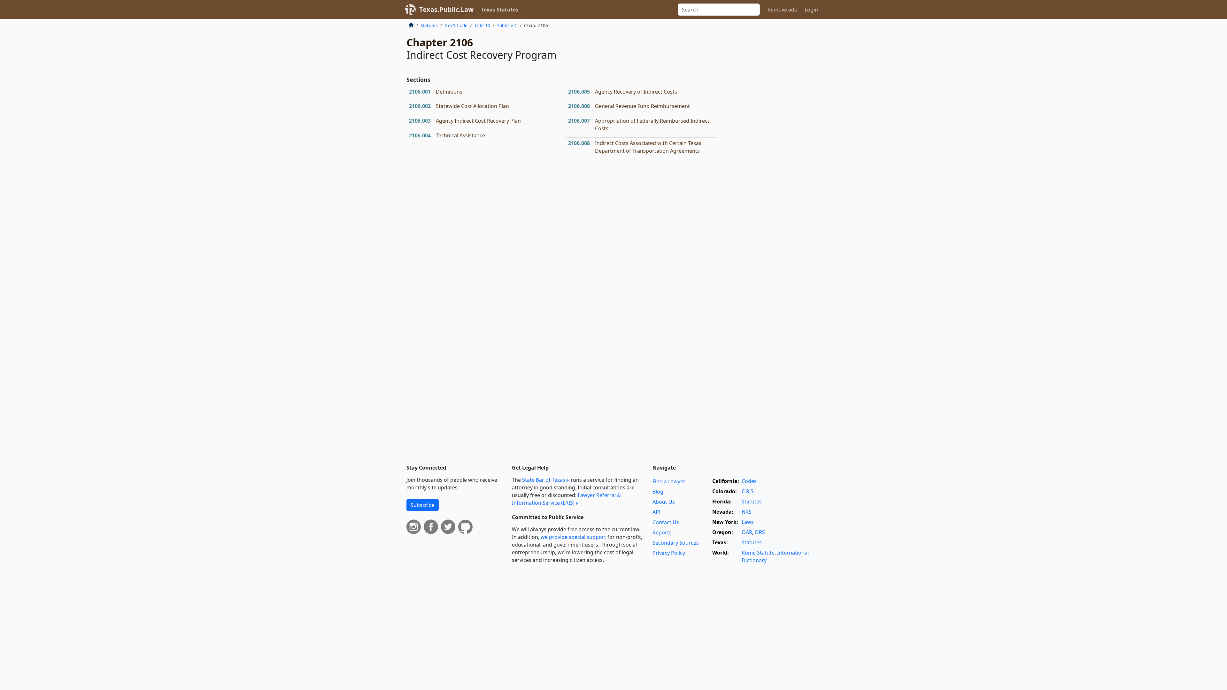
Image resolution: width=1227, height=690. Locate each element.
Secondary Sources (675, 542)
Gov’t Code (455, 25)
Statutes (429, 25)
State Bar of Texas (543, 479)
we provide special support (573, 536)
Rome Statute (758, 552)
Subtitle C (507, 25)
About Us (663, 501)
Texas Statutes (499, 9)
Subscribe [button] (423, 505)
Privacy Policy (668, 552)
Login (811, 9)
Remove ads (782, 9)
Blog (657, 491)
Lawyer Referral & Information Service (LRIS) (566, 499)
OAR (747, 532)
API (656, 512)
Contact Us (665, 522)
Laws (748, 521)
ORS (760, 532)
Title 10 (482, 25)
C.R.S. (748, 491)
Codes (749, 481)
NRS (747, 511)
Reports (662, 532)
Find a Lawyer (668, 481)
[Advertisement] (773, 126)
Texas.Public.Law (446, 9)
